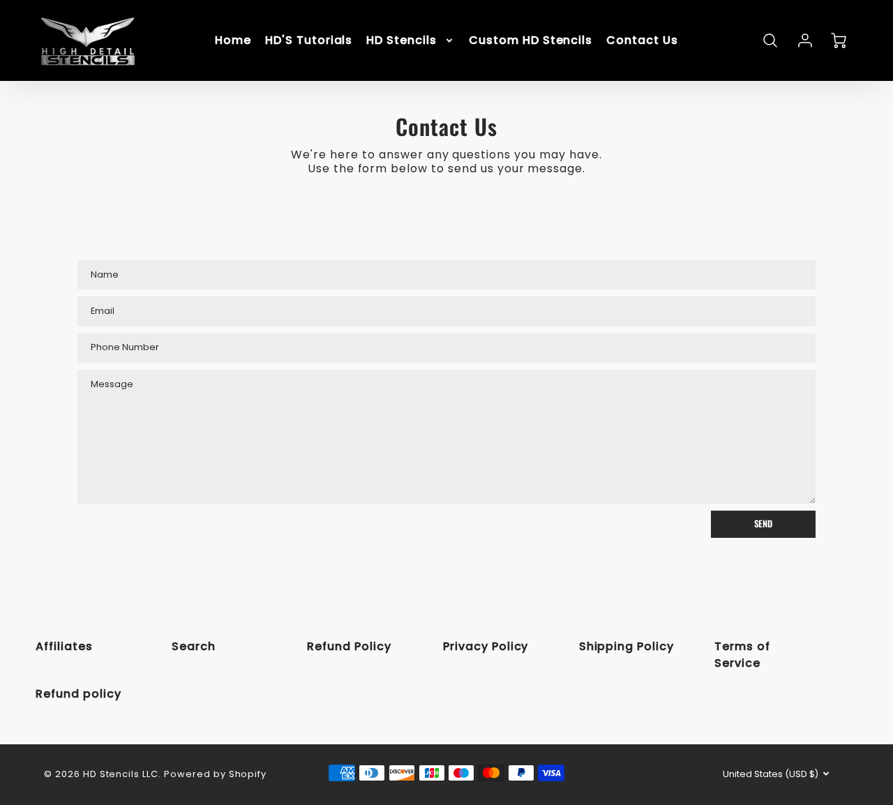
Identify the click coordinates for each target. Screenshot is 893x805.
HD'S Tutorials (308, 40)
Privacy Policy (485, 646)
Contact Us (642, 40)
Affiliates (64, 646)
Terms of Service (742, 654)
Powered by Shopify (215, 774)
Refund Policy (349, 646)
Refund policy (78, 694)
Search (194, 646)
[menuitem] (233, 41)
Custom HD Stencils (530, 40)
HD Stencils (401, 40)
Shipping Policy (626, 646)
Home (233, 40)
